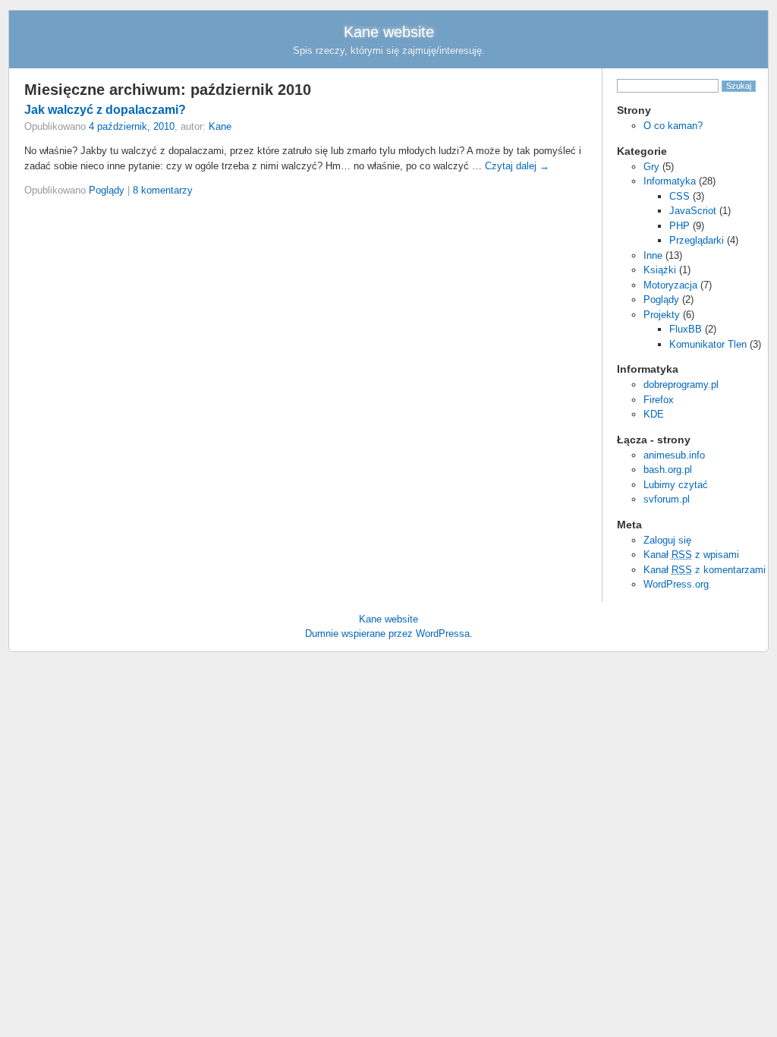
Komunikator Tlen (708, 344)
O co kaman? (673, 125)
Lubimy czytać (675, 484)
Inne (652, 255)
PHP (679, 226)
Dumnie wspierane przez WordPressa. (389, 633)
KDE (653, 414)
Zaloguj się (667, 540)
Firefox (658, 399)
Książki (659, 270)
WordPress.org (676, 584)
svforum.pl (666, 499)
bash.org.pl (667, 469)
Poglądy (661, 299)
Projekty (661, 314)
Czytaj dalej (517, 166)
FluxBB (685, 329)
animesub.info (674, 455)
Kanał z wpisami (691, 554)
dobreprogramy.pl (681, 384)
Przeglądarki (696, 240)
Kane (220, 126)
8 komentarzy (163, 190)
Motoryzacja (670, 285)
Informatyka (669, 181)
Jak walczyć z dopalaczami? (105, 109)
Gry (651, 166)
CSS (679, 196)
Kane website (389, 32)
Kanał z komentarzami (704, 569)
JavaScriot (692, 210)
